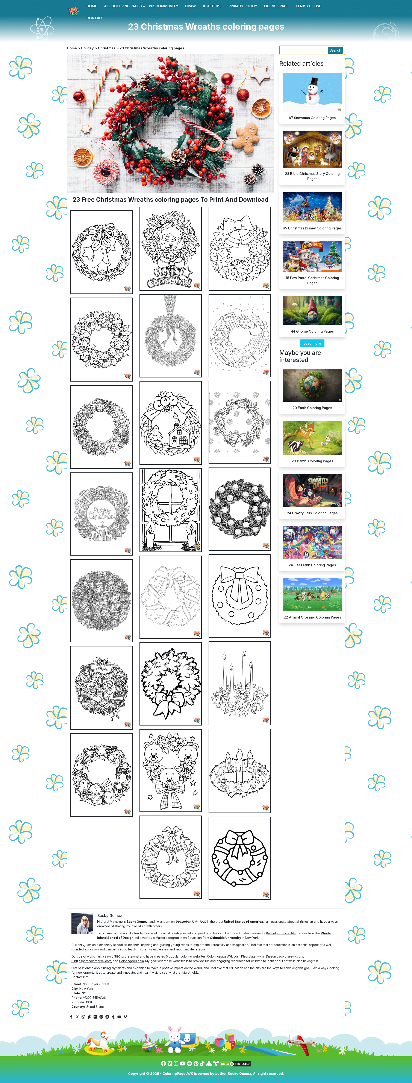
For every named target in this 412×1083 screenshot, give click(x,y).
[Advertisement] (206, 426)
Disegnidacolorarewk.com (284, 956)
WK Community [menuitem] (163, 6)
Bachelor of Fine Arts (281, 933)
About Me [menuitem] (212, 6)
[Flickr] (95, 1017)
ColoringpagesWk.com (223, 956)
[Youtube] (119, 1017)
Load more (312, 343)
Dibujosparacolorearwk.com (91, 961)
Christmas (106, 48)
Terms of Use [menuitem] (308, 6)
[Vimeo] (125, 1017)
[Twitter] (77, 1017)
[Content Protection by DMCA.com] (235, 1063)
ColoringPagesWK (177, 1073)
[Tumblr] (113, 1017)
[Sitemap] (209, 1063)
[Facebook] (71, 1017)
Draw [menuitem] (190, 6)
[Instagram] (83, 1017)
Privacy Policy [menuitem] (243, 6)
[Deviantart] (89, 1017)
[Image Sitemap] (216, 1063)
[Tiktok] (202, 1063)
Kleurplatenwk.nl (252, 956)
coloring (186, 956)
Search (335, 50)
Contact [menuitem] (95, 18)
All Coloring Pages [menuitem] (123, 6)
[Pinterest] (101, 1017)
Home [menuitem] (91, 6)
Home (72, 48)
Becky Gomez (239, 1073)
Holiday (87, 48)
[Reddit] (107, 1017)
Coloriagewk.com (131, 961)
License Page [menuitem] (276, 6)
